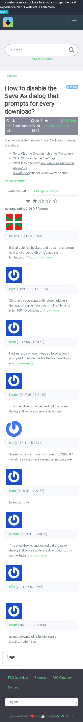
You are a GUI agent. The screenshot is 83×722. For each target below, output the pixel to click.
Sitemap (40, 678)
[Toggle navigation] (74, 22)
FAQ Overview (18, 678)
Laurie (13, 395)
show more (44, 257)
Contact (13, 687)
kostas (14, 534)
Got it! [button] (4, 12)
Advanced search (41, 58)
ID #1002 (72, 87)
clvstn (13, 625)
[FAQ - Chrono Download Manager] (8, 22)
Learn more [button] (47, 7)
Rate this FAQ (17, 191)
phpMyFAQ (57, 716)
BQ (11, 236)
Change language (46, 191)
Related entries (15, 181)
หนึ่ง (12, 587)
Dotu (12, 491)
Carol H (14, 289)
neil (11, 443)
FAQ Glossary (62, 678)
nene (12, 342)
